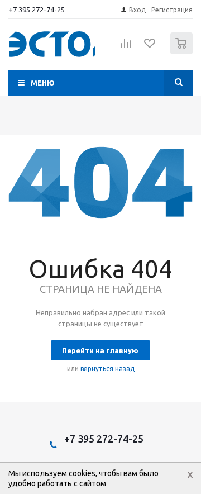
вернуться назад (107, 368)
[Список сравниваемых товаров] (126, 48)
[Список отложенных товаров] (150, 47)
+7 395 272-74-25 (36, 9)
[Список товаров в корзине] (183, 51)
